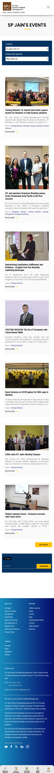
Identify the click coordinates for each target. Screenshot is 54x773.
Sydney (7, 655)
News (31, 611)
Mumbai (7, 646)
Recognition (9, 214)
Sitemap (32, 629)
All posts (43, 545)
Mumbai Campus (29, 126)
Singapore (8, 652)
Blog (30, 617)
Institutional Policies (12, 629)
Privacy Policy (10, 632)
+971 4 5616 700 (14, 683)
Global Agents (34, 626)
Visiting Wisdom (17, 126)
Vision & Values (10, 611)
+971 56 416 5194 (14, 685)
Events (31, 614)
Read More (10, 132)
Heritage (8, 608)
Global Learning (34, 608)
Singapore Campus (19, 212)
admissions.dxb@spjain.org (20, 690)
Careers (32, 623)
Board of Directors (11, 620)
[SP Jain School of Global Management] (14, 7)
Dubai (7, 649)
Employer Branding (21, 214)
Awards (45, 212)
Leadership (9, 617)
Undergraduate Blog (36, 620)
